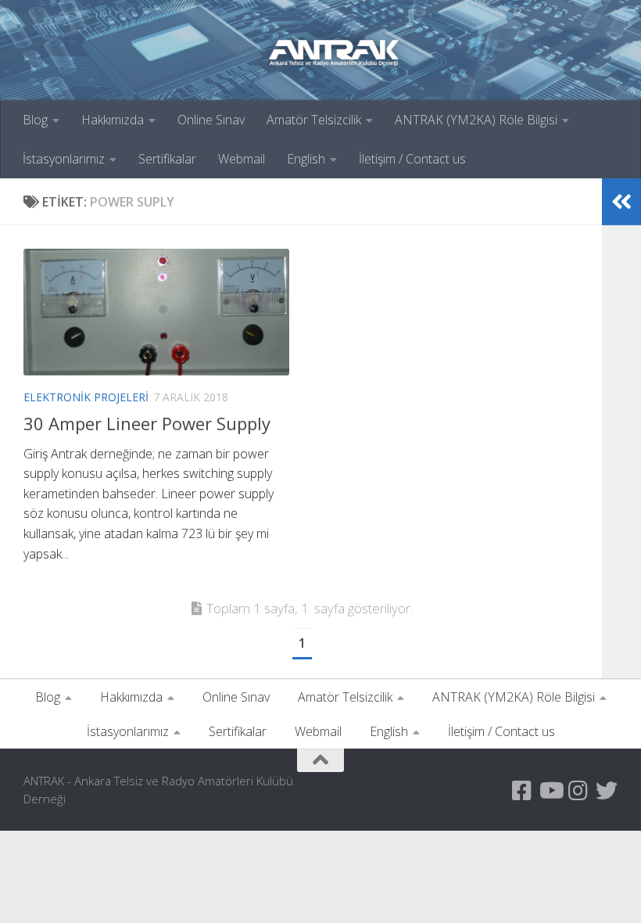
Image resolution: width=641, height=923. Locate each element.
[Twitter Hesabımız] (607, 791)
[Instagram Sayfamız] (578, 791)
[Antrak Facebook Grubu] (522, 791)
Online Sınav (211, 119)
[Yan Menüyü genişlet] (621, 201)
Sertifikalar (167, 158)
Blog (35, 119)
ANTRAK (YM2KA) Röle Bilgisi (476, 119)
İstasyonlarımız (64, 158)
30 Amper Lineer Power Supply (146, 423)
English (306, 158)
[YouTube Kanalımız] (550, 791)
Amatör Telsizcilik (314, 119)
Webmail (241, 158)
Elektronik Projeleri (86, 397)
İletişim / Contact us (412, 158)
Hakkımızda (112, 119)
